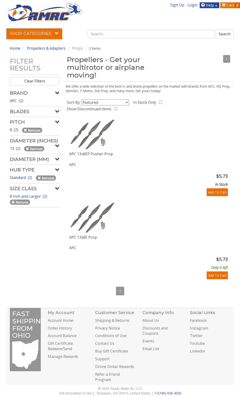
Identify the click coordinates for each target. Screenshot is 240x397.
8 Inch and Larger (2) (29, 196)
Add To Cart (217, 192)
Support (102, 358)
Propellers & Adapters (46, 48)
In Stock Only (145, 102)
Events (148, 341)
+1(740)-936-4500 (167, 393)
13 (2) (15, 148)
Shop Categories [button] (31, 33)
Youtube (197, 343)
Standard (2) (21, 177)
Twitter (196, 335)
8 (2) (14, 129)
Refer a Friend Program (107, 377)
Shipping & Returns (112, 320)
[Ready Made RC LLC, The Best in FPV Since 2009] (44, 11)
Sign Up (177, 4)
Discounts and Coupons (155, 331)
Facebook (198, 320)
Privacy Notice (107, 328)
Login (193, 4)
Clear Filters (34, 81)
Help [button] (211, 5)
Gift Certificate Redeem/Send (60, 346)
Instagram (199, 328)
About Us (150, 320)
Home (15, 48)
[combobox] (151, 34)
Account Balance (62, 335)
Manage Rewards (63, 356)
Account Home (60, 320)
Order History (60, 328)
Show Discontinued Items (90, 108)
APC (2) (16, 100)
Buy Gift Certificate (111, 351)
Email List (150, 348)
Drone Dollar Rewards (114, 366)
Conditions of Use (111, 335)
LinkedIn (197, 351)
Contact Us (104, 343)
